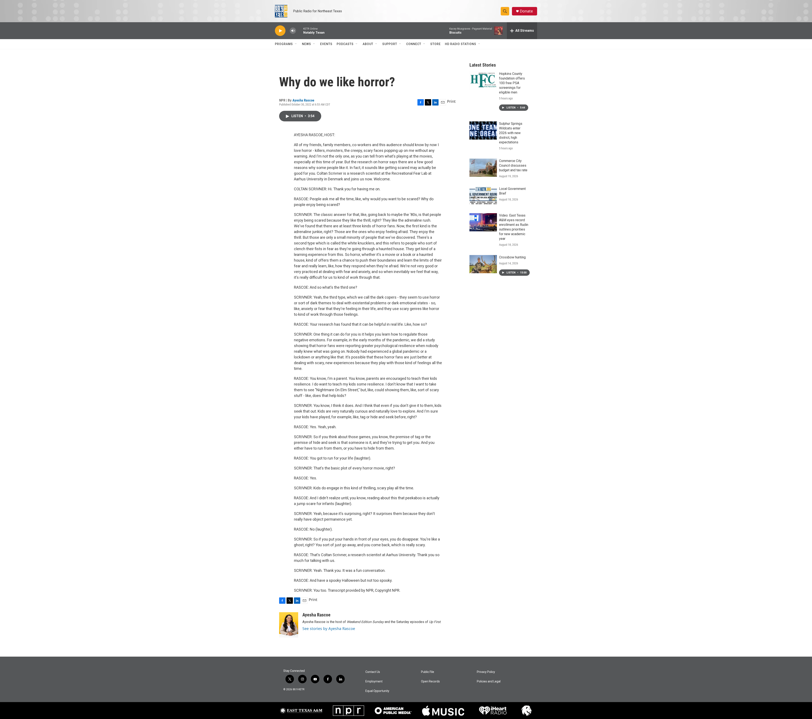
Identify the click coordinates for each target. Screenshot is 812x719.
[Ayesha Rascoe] (288, 625)
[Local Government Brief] (483, 196)
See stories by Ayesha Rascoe (328, 628)
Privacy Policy (486, 672)
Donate (526, 11)
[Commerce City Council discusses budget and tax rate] (483, 168)
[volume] (292, 31)
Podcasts (345, 44)
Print (451, 101)
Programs (284, 44)
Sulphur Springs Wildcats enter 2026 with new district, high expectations (510, 133)
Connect (413, 44)
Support (389, 44)
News (306, 44)
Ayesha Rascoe (303, 100)
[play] (280, 30)
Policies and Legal (489, 681)
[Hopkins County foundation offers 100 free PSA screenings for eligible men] (483, 80)
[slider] (299, 30)
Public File (427, 672)
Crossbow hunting (512, 257)
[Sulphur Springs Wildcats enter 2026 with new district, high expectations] (483, 130)
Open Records (430, 681)
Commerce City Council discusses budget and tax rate (513, 165)
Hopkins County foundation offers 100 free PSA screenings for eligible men (512, 83)
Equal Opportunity (377, 691)
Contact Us (372, 672)
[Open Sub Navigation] (296, 44)
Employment (374, 681)
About (368, 44)
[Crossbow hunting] (483, 264)
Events (326, 44)
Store (435, 44)
